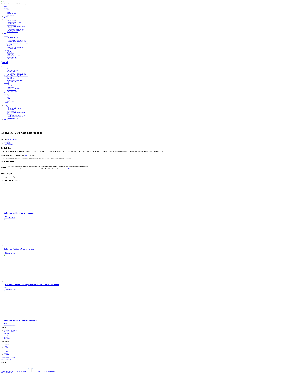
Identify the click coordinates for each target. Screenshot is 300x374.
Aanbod (6, 36)
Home (5, 6)
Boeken (9, 139)
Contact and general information (15, 30)
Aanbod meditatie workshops (11, 330)
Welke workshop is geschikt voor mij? (16, 40)
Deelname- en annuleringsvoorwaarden (16, 41)
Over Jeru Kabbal (11, 48)
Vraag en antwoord (11, 13)
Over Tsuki (6, 50)
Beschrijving (7, 142)
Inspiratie (6, 8)
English (6, 19)
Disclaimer (3, 357)
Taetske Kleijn (10, 23)
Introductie (9, 44)
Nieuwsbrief (7, 18)
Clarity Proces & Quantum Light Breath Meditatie (16, 43)
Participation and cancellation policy (16, 29)
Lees (8, 10)
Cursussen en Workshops (13, 37)
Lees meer (6, 218)
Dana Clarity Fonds (12, 58)
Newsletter (9, 27)
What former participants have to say (16, 26)
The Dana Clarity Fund (12, 32)
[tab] (151, 142)
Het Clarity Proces (11, 46)
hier (26, 155)
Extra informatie (8, 143)
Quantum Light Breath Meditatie (15, 47)
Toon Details (12, 218)
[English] (3, 359)
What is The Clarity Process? (14, 22)
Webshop (6, 33)
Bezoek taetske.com (5, 365)
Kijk (8, 9)
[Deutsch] (8, 359)
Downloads (14, 139)
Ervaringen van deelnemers (13, 55)
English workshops (11, 20)
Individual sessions (11, 25)
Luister (8, 12)
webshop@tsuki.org (72, 168)
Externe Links (10, 15)
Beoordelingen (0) (8, 144)
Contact (6, 16)
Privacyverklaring (10, 357)
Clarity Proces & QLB (9, 331)
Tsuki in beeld (10, 54)
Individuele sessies (11, 38)
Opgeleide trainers (11, 57)
